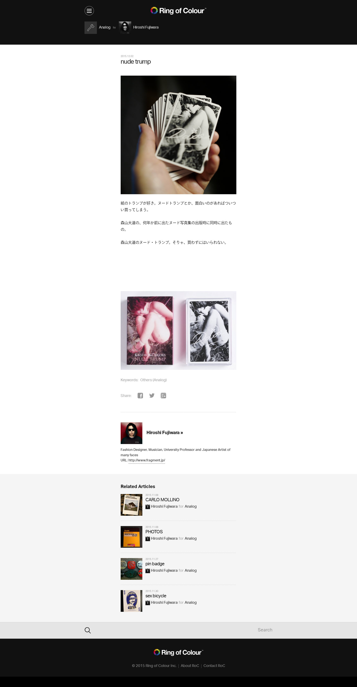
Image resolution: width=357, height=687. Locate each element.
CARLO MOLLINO (162, 500)
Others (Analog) (153, 380)
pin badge (154, 564)
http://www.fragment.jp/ (147, 461)
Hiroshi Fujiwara (164, 507)
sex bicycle (155, 596)
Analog (191, 507)
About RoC (190, 666)
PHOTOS (154, 532)
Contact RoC (214, 666)
